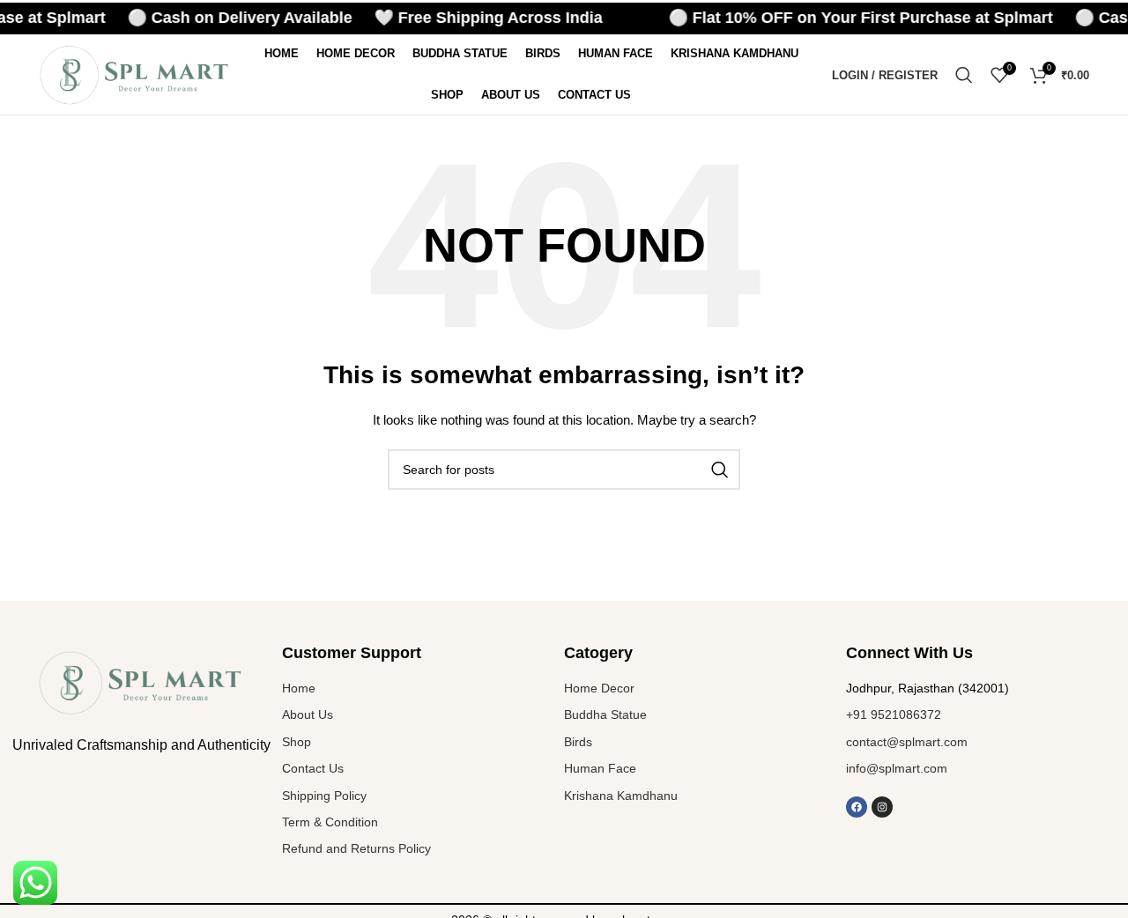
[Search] (964, 75)
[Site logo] (135, 74)
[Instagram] (882, 807)
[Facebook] (856, 807)
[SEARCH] (720, 469)
